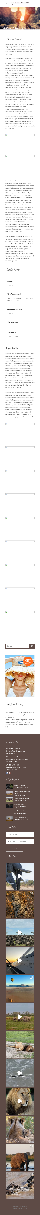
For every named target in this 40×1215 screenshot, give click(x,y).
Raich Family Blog (20, 811)
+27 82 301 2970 (11, 753)
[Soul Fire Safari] (9, 786)
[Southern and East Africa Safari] (9, 793)
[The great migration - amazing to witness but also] (20, 1185)
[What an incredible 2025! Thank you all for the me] (20, 1016)
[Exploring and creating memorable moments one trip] (20, 932)
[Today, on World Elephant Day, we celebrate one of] (20, 876)
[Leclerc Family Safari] (9, 799)
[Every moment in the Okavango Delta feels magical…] (20, 1157)
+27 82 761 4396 (11, 762)
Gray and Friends (20, 804)
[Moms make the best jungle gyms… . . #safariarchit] (20, 1129)
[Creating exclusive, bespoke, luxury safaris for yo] (20, 960)
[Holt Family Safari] (9, 818)
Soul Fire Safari (19, 785)
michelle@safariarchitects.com (17, 759)
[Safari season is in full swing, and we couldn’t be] (20, 904)
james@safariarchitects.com (16, 767)
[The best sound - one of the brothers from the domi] (20, 1101)
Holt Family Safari (20, 817)
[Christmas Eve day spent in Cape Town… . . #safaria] (20, 1073)
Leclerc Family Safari (21, 798)
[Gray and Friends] (9, 806)
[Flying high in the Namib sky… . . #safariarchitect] (20, 988)
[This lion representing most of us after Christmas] (20, 1044)
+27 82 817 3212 (11, 770)
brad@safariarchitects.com (15, 751)
